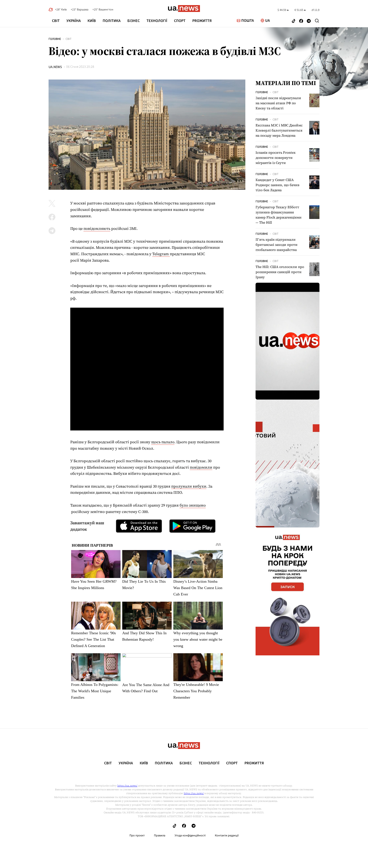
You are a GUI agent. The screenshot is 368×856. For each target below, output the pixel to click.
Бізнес (133, 20)
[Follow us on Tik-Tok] (294, 21)
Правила (159, 835)
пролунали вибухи (188, 486)
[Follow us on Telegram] (309, 21)
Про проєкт (137, 835)
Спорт (179, 20)
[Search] (316, 20)
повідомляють (96, 228)
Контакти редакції (227, 835)
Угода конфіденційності (190, 835)
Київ (92, 20)
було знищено (193, 505)
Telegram (161, 253)
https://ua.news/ (127, 785)
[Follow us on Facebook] (301, 21)
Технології (157, 20)
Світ (56, 20)
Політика (112, 20)
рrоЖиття (202, 20)
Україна (73, 20)
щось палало (162, 442)
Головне (55, 39)
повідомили (201, 467)
